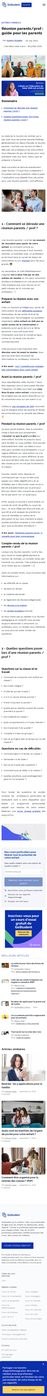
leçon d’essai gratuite (28, 811)
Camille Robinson (21, 1035)
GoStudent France (22, 969)
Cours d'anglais (31, 1292)
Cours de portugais (33, 1319)
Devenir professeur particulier (14, 1339)
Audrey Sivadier (14, 40)
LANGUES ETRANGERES (25, 988)
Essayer (26, 5)
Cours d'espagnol (32, 1296)
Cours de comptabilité (11, 1296)
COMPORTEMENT (23, 1038)
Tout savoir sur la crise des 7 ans (26, 1032)
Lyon (4, 1280)
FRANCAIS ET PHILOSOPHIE (27, 1024)
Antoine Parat (11, 1091)
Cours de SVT (8, 1317)
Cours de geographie (11, 1301)
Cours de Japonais (33, 1310)
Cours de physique (10, 1312)
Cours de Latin (31, 1314)
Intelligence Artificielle (28, 972)
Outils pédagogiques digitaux (14, 1330)
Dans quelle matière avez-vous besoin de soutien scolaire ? (22, 864)
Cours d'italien (31, 1305)
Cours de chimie (9, 1292)
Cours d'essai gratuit (17, 1245)
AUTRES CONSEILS (11, 23)
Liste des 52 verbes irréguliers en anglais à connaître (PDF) (27, 981)
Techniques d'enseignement (14, 1334)
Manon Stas (19, 985)
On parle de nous (9, 1350)
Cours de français (32, 1301)
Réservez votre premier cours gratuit (24, 882)
